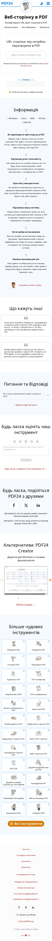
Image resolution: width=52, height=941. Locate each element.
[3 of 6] (24, 598)
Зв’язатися (26, 867)
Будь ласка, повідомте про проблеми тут (25, 468)
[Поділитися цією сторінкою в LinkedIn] (38, 505)
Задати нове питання (26, 405)
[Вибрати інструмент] (48, 3)
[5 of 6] (30, 598)
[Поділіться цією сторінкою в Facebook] (14, 505)
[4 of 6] (27, 598)
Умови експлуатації (26, 888)
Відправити (26, 460)
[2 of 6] (21, 598)
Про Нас (26, 849)
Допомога (26, 861)
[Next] (50, 580)
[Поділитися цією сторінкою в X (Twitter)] (26, 505)
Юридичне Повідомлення (26, 882)
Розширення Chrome (26, 874)
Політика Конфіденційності (26, 894)
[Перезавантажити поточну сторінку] (26, 6)
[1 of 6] (18, 598)
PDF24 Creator (24, 604)
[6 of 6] (33, 598)
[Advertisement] (26, 84)
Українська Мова (27, 914)
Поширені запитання (26, 855)
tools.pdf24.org (26, 921)
